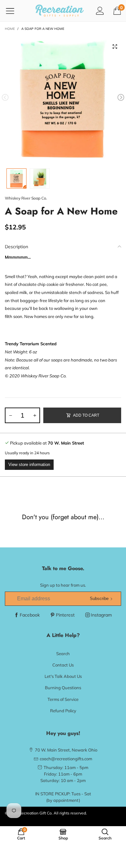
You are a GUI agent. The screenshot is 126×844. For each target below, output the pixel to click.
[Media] (114, 46)
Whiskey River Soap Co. (26, 198)
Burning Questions (63, 687)
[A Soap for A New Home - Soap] (63, 98)
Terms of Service (63, 699)
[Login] (100, 10)
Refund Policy (63, 710)
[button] (5, 97)
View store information (29, 464)
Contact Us (63, 664)
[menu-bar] (14, 11)
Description (16, 247)
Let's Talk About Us (63, 676)
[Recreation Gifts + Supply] (60, 10)
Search (63, 653)
